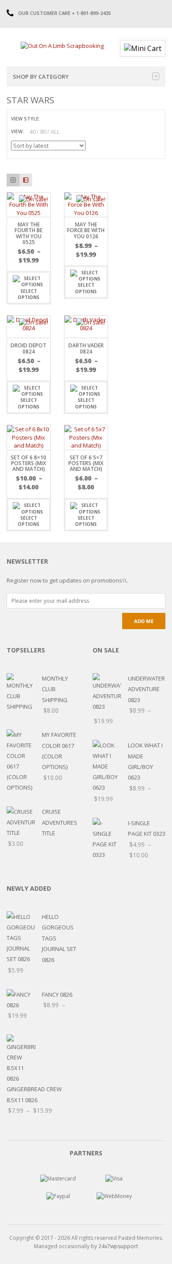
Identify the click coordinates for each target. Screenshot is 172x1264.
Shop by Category (41, 76)
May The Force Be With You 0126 (86, 230)
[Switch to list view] (58, 118)
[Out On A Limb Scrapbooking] (62, 45)
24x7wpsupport (118, 1246)
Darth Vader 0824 (86, 348)
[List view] (25, 180)
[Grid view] (13, 180)
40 (33, 131)
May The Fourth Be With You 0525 (28, 233)
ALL (55, 131)
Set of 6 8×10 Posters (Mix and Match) (28, 463)
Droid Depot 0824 (28, 348)
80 (43, 131)
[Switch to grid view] (48, 118)
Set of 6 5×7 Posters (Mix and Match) (85, 463)
